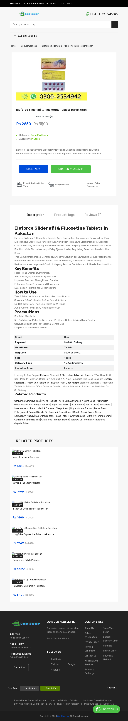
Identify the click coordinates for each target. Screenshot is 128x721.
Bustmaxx (105, 404)
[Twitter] (79, 3)
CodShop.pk (72, 382)
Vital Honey (77, 404)
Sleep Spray (62, 408)
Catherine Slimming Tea (27, 400)
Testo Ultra (92, 404)
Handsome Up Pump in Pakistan (29, 586)
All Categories (27, 36)
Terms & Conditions (90, 649)
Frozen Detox (61, 419)
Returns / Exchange (90, 671)
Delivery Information (91, 635)
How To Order (109, 650)
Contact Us (90, 655)
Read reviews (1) (44, 116)
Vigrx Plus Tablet (61, 404)
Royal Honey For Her (81, 408)
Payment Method (108, 657)
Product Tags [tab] (64, 215)
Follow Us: (67, 4)
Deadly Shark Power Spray (87, 412)
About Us (89, 628)
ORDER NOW (33, 168)
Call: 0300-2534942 (20, 647)
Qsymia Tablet (22, 423)
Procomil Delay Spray (60, 412)
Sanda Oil (42, 412)
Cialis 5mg (46, 419)
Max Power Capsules (74, 416)
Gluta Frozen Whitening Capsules (32, 404)
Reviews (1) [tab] (92, 215)
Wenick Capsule (46, 408)
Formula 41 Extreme (94, 419)
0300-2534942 (103, 14)
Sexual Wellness (39, 135)
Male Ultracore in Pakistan (26, 457)
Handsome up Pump (25, 408)
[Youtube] (86, 3)
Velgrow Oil (76, 419)
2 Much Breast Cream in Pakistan (30, 700)
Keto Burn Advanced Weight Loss (77, 400)
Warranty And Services (91, 662)
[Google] (82, 3)
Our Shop (107, 645)
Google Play (52, 688)
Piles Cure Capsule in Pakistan (99, 704)
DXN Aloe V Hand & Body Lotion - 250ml (33, 704)
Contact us (19, 667)
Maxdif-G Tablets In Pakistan (64, 700)
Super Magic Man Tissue (48, 416)
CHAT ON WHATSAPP (70, 168)
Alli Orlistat (102, 400)
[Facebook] (75, 3)
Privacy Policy (92, 642)
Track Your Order (108, 630)
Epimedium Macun (24, 416)
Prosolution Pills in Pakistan (26, 560)
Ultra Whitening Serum (99, 416)
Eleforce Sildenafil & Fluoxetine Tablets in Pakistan (67, 375)
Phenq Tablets (49, 400)
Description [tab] (35, 215)
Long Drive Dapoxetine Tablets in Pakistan (34, 534)
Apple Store (31, 688)
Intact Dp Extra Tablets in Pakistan (30, 508)
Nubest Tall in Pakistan (68, 704)
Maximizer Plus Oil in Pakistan (98, 700)
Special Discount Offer (110, 639)
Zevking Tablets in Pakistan (26, 483)
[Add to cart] (112, 464)
